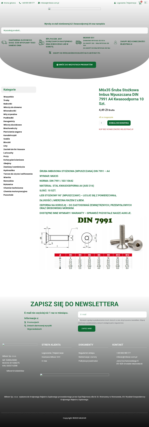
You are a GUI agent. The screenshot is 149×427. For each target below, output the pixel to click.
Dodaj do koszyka (119, 123)
